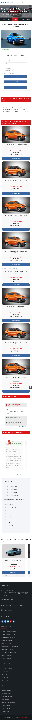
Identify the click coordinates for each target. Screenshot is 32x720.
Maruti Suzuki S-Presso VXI (16, 216)
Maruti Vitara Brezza (10, 525)
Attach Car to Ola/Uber (8, 702)
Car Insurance (6, 708)
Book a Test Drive (7, 668)
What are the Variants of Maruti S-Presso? (13, 423)
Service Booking (6, 690)
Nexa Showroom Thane (8, 634)
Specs (9, 19)
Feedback (5, 671)
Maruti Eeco (8, 528)
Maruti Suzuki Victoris (14, 560)
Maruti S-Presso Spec (11, 489)
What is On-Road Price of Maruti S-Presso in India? (13, 405)
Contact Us (5, 677)
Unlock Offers (16, 76)
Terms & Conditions (7, 680)
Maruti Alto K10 (9, 522)
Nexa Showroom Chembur (9, 631)
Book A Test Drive (16, 87)
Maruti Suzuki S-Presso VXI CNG (16, 343)
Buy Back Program (7, 696)
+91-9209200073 (8, 610)
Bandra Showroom (7, 643)
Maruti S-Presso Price (11, 486)
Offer (15, 19)
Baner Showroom (6, 655)
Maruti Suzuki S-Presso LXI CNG (16, 252)
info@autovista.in (8, 599)
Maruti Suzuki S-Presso (18, 107)
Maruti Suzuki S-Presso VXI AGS (16, 272)
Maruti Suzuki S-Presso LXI (16, 180)
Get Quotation (16, 81)
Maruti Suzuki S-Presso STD (16, 145)
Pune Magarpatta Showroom (10, 646)
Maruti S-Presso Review (11, 495)
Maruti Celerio (9, 513)
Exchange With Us (7, 693)
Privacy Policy (6, 711)
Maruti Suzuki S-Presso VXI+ (16, 307)
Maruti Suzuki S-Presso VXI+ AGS (16, 378)
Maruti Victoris (9, 504)
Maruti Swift (8, 516)
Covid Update (6, 705)
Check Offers (13, 572)
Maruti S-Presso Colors (11, 492)
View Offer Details (16, 158)
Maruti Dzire (8, 519)
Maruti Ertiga (8, 510)
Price (3, 19)
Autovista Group (22, 717)
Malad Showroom (7, 640)
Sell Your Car (5, 699)
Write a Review (24, 50)
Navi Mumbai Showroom (8, 637)
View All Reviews (22, 474)
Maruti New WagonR (10, 507)
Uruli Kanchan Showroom (9, 652)
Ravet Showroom (6, 658)
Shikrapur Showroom (8, 649)
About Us (4, 674)
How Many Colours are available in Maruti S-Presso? (14, 418)
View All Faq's (23, 426)
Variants (22, 19)
